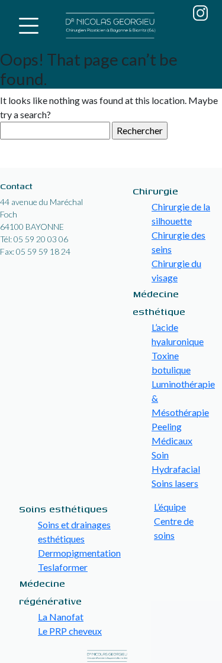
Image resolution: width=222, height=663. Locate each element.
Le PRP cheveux (70, 630)
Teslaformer (63, 567)
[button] (28, 26)
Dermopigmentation (79, 552)
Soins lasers (175, 483)
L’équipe (170, 506)
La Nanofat (60, 616)
